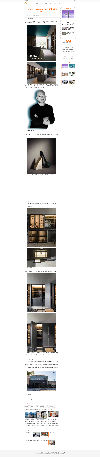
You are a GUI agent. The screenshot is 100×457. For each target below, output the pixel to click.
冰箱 (46, 3)
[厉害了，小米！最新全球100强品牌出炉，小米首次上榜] (53, 415)
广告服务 (59, 452)
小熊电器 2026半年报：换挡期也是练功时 (43, 421)
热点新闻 (68, 8)
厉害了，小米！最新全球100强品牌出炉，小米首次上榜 (57, 419)
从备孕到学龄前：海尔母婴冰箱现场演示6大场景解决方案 (46, 419)
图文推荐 (68, 62)
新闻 (64, 3)
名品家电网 (26, 0)
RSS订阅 (63, 452)
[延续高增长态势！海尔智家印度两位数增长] (30, 415)
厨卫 (50, 3)
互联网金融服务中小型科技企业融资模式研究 (32, 421)
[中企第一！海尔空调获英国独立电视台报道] (64, 34)
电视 (32, 3)
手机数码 (59, 3)
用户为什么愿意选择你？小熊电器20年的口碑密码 (56, 423)
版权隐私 (48, 452)
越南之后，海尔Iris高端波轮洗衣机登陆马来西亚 (55, 421)
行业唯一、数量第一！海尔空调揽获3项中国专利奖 (68, 19)
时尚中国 (51, 451)
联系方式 (40, 452)
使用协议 (44, 452)
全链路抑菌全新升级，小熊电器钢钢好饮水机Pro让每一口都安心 (72, 58)
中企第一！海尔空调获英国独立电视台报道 (32, 423)
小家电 (55, 3)
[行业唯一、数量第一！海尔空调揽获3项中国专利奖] (68, 18)
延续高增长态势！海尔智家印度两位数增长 (32, 419)
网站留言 (56, 452)
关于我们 (36, 452)
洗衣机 (41, 3)
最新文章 (68, 41)
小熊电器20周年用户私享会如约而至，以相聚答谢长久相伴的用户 (72, 53)
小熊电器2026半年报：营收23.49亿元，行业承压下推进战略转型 (72, 49)
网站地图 (52, 452)
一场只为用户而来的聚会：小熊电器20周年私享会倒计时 (46, 425)
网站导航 (73, 0)
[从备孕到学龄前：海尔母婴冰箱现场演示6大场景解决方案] (41, 415)
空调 (37, 3)
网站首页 (48, 451)
